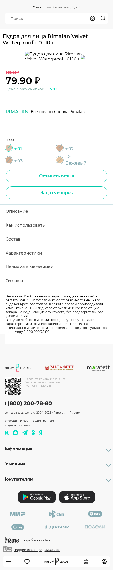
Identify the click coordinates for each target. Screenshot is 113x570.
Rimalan (17, 112)
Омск (37, 7)
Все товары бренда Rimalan (58, 111)
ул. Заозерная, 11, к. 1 (63, 7)
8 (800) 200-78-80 (27, 403)
